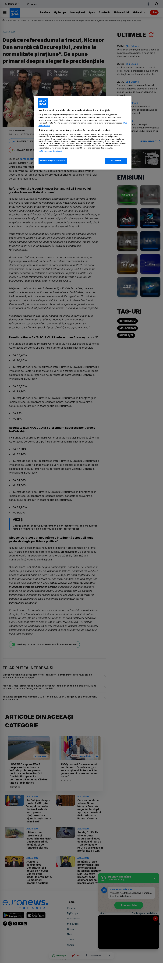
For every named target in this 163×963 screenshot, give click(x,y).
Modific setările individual (52, 161)
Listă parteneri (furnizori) (50, 151)
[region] (82, 133)
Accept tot (116, 161)
